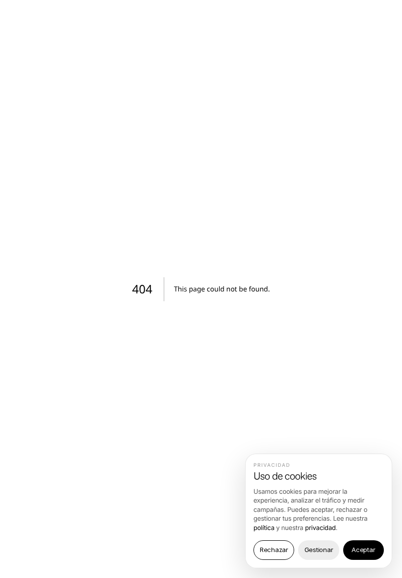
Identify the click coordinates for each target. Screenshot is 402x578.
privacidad (320, 528)
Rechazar (274, 550)
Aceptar (363, 550)
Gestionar (318, 550)
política (264, 528)
